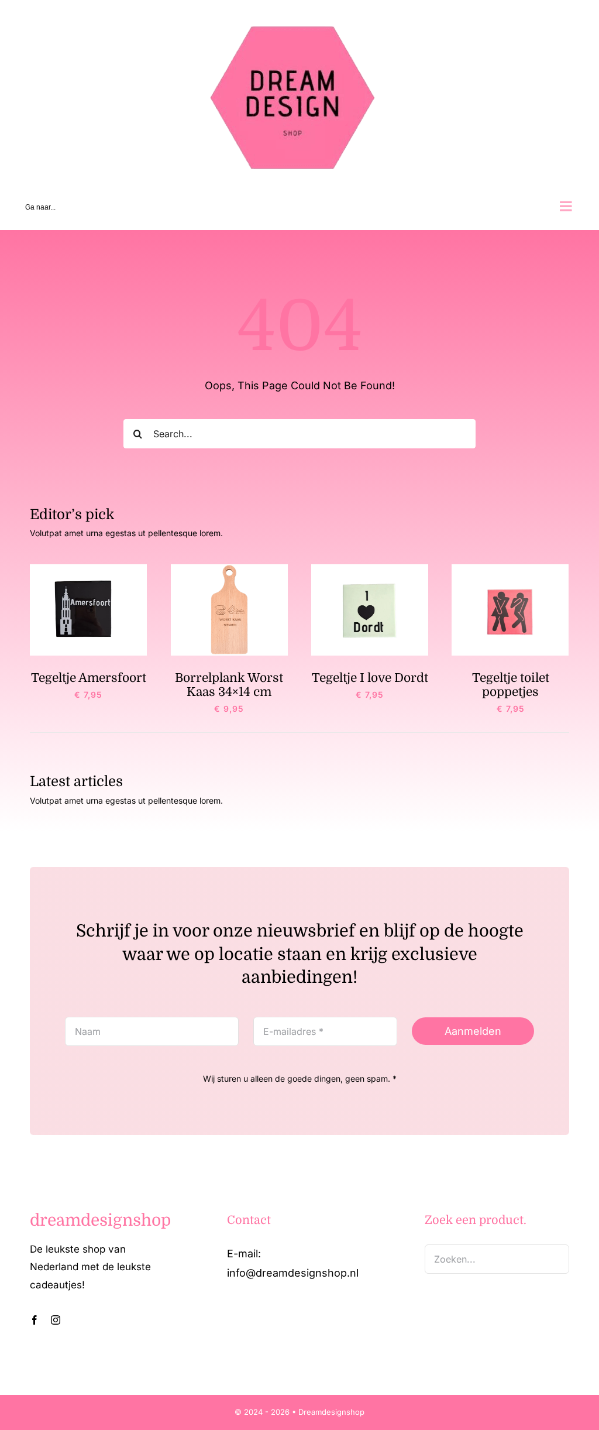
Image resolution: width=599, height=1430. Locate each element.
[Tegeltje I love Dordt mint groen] (369, 569)
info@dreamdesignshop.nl (293, 1273)
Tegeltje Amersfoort (88, 678)
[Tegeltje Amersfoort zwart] (88, 569)
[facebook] (34, 1320)
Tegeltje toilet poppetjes (510, 685)
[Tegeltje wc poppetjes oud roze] (510, 569)
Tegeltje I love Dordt (370, 678)
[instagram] (55, 1320)
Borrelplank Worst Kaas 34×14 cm (229, 685)
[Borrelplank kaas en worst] (229, 569)
